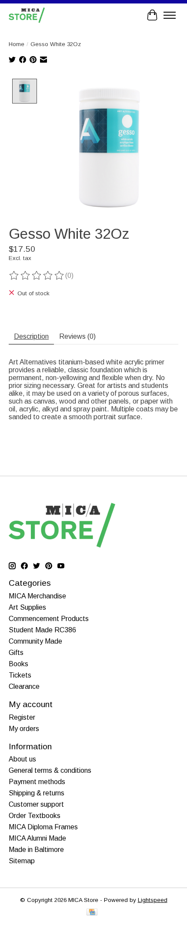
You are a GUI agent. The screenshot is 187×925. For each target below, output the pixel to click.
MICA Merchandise (37, 596)
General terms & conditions (50, 770)
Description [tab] (31, 336)
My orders (24, 728)
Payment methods (37, 781)
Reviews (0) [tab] (77, 336)
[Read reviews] (37, 275)
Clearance (24, 686)
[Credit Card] (92, 912)
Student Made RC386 (42, 630)
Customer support (36, 804)
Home (16, 44)
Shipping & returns (36, 793)
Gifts (16, 652)
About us (22, 759)
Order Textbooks (34, 815)
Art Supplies (27, 607)
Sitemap (22, 861)
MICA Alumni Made (37, 838)
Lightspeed (152, 900)
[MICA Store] (27, 15)
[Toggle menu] (169, 15)
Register (22, 717)
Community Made (35, 641)
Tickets (20, 675)
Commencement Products (49, 618)
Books (18, 664)
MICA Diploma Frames (43, 827)
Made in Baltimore (36, 849)
